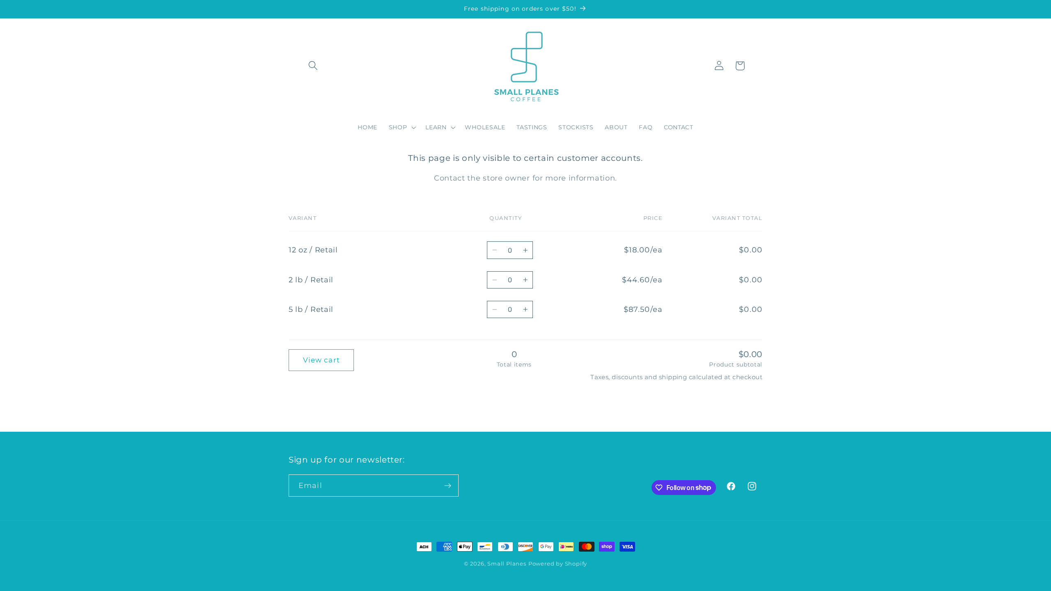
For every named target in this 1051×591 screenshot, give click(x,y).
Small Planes (506, 564)
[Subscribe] (447, 485)
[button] (313, 65)
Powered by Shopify (557, 564)
